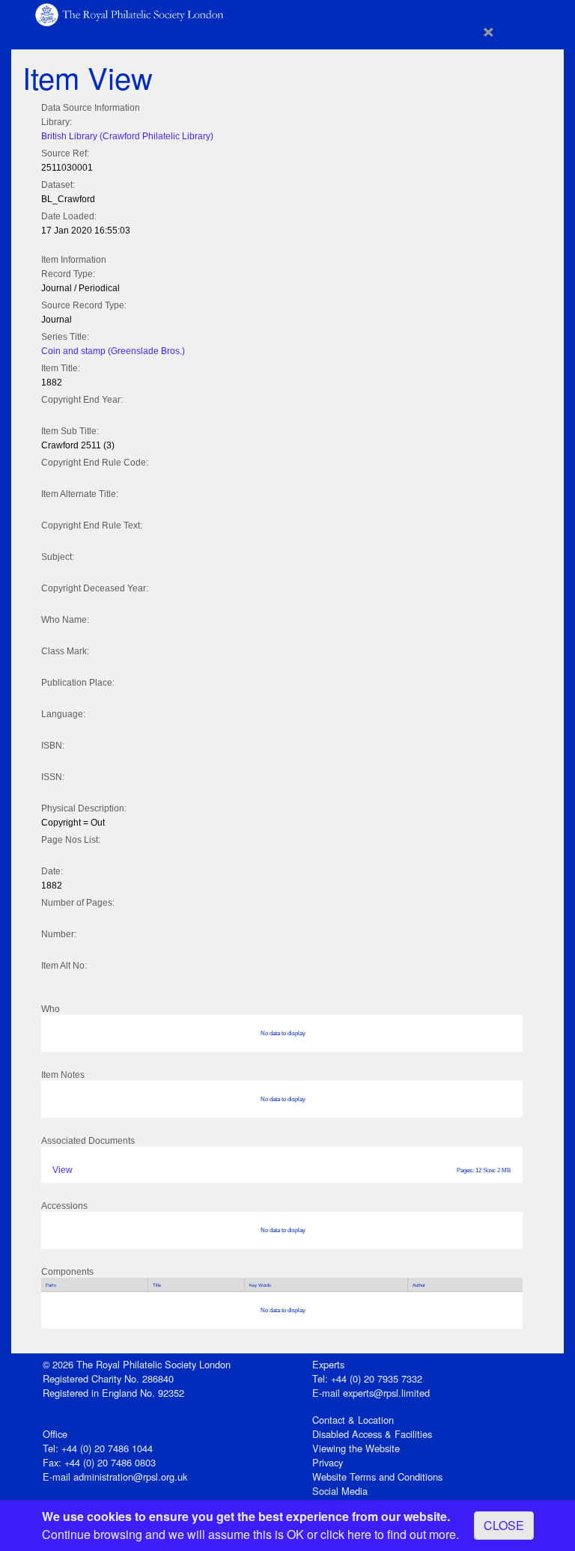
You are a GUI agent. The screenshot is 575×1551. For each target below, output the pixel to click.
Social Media (340, 1491)
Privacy (327, 1462)
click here (345, 1534)
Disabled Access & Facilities (372, 1434)
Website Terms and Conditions (377, 1476)
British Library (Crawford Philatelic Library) (127, 136)
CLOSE (504, 1525)
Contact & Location (353, 1420)
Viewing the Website (356, 1448)
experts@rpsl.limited (386, 1393)
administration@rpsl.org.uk (130, 1476)
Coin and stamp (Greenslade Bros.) (113, 351)
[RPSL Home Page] (130, 13)
